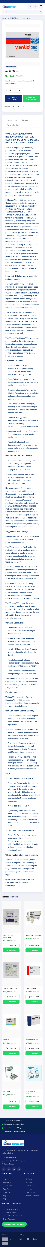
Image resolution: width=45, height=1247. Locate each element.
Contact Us (6, 1192)
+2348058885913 (10, 1157)
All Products (7, 1182)
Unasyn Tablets (32, 1040)
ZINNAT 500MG (31, 988)
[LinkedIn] (14, 1169)
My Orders (29, 1182)
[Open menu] (41, 6)
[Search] (41, 12)
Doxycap (6, 1091)
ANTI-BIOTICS (13, 18)
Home (4, 18)
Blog (4, 1196)
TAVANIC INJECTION (10, 988)
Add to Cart (15, 98)
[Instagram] (9, 1169)
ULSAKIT (6, 1040)
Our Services (7, 1186)
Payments (29, 1189)
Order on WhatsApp (32, 98)
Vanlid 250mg (25, 18)
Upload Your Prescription (15, 1224)
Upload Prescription (9, 1212)
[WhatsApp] (24, 107)
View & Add (12, 945)
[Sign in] (30, 6)
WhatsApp (12, 950)
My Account (29, 1179)
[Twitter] (18, 107)
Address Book (30, 1186)
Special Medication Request (12, 1216)
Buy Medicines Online (10, 1209)
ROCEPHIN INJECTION (33, 935)
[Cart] (35, 6)
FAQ (4, 1199)
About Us (6, 1189)
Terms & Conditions (32, 1196)
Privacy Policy (30, 1192)
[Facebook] (13, 107)
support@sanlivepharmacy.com (14, 1161)
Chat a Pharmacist (9, 1219)
